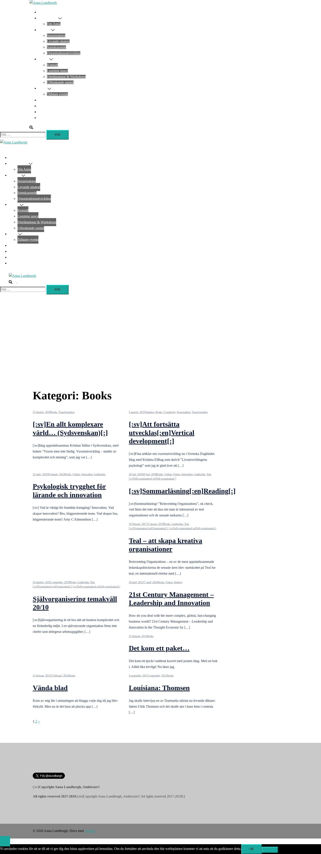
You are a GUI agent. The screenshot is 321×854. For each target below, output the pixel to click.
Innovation (87, 474)
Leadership (99, 474)
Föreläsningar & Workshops (66, 77)
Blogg (42, 112)
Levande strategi (58, 41)
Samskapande (56, 47)
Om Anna (53, 24)
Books (53, 412)
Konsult (52, 65)
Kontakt (43, 118)
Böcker (43, 106)
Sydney (90, 831)
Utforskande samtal (60, 82)
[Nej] (270, 850)
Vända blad (50, 688)
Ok (251, 849)
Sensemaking (56, 35)
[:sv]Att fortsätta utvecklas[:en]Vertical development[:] (161, 432)
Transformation (66, 412)
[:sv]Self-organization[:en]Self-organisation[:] (152, 478)
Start (41, 12)
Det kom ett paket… (159, 648)
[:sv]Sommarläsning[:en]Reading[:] (182, 491)
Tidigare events (57, 94)
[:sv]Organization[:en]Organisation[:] (148, 528)
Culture (76, 474)
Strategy (178, 582)
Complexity (169, 412)
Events (43, 88)
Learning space (57, 71)
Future (176, 474)
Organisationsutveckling (63, 53)
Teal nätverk (46, 100)
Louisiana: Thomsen (159, 688)
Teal (209, 474)
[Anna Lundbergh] (43, 3)
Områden (44, 30)
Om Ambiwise (48, 18)
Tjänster (43, 59)
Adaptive (149, 412)
